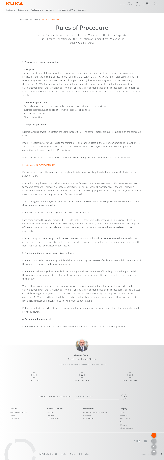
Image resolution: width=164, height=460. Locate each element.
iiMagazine (123, 425)
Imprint (63, 454)
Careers (122, 412)
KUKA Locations (125, 419)
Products (9, 10)
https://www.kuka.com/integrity (38, 165)
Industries (22, 10)
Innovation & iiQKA (65, 10)
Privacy (72, 454)
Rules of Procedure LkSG (50, 20)
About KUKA (124, 416)
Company (82, 10)
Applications (36, 10)
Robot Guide (50, 412)
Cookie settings (84, 454)
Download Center (88, 419)
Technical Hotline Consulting (18, 412)
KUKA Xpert (87, 416)
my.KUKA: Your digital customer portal (95, 412)
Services (49, 10)
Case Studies (51, 416)
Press (121, 422)
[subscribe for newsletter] (124, 396)
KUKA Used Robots (53, 419)
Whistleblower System (127, 428)
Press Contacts (14, 419)
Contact (12, 416)
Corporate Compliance (29, 20)
